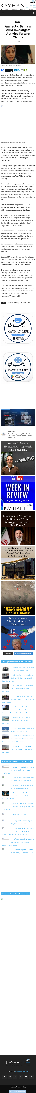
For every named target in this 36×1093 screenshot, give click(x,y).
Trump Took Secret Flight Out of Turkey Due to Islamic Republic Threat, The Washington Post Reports (18, 831)
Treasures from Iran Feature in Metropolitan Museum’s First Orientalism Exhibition (17, 796)
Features (18, 21)
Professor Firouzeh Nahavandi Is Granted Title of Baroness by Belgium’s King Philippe (18, 842)
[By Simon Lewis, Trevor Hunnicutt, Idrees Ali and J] (18, 633)
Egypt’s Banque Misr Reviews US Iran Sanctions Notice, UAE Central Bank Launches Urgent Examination (18, 739)
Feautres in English (12, 302)
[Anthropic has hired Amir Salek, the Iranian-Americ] (18, 458)
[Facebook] (4, 1077)
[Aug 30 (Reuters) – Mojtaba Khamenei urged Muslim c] (18, 528)
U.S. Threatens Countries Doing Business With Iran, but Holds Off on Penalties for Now (18, 678)
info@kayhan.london (21, 1071)
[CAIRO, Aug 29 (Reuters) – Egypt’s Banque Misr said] (18, 563)
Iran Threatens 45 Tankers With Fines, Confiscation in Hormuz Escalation (17, 689)
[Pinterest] (21, 1077)
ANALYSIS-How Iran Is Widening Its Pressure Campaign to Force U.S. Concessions (18, 806)
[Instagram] (10, 1077)
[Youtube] (32, 1077)
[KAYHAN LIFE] (18, 5)
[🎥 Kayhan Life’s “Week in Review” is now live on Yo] (18, 493)
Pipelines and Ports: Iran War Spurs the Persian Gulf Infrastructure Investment (18, 720)
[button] (33, 13)
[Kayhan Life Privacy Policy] (18, 1087)
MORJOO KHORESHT (20, 814)
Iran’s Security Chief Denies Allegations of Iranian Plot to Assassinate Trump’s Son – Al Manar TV (16, 710)
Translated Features (25, 302)
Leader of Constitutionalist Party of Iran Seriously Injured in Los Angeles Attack (18, 770)
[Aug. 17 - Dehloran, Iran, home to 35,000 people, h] (18, 598)
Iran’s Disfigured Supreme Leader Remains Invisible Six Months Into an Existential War (18, 699)
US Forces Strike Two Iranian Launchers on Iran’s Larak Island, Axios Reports (17, 749)
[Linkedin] (15, 1077)
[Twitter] (26, 1077)
